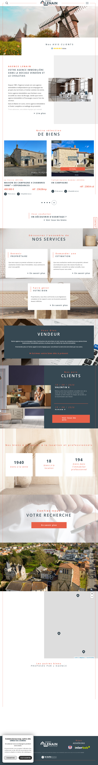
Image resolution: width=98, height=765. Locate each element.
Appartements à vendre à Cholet (30, 692)
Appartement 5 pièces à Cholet (48, 726)
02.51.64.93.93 (15, 617)
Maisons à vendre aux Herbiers (30, 677)
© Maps (81, 658)
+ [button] (92, 594)
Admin (66, 753)
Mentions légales (52, 753)
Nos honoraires (60, 753)
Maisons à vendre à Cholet (28, 694)
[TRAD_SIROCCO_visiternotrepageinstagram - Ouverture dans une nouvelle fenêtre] (20, 651)
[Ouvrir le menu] (87, 3)
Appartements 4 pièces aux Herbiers (50, 714)
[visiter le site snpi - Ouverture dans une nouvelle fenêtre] (70, 748)
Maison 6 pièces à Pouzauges (48, 719)
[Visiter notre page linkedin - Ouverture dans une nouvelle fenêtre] (26, 651)
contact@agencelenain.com (19, 623)
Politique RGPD (76, 753)
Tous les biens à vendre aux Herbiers (68, 677)
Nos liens (70, 753)
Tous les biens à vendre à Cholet (67, 682)
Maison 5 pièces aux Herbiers (48, 707)
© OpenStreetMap (90, 658)
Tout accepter (25, 758)
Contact (95, 222)
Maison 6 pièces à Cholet (47, 729)
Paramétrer (11, 758)
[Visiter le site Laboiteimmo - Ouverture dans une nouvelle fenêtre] (49, 760)
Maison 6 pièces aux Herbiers (48, 709)
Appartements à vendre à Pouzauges (31, 687)
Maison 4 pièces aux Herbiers (48, 705)
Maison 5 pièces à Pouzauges (48, 717)
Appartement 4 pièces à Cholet (48, 724)
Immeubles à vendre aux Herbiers (30, 682)
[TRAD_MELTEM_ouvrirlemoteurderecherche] (6, 3)
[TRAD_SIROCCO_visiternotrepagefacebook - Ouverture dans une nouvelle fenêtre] (9, 651)
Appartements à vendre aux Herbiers (31, 680)
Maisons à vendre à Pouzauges (30, 684)
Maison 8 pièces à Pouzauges (48, 721)
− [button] (92, 597)
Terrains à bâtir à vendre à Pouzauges (31, 689)
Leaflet (76, 658)
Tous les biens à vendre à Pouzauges (68, 680)
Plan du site (44, 753)
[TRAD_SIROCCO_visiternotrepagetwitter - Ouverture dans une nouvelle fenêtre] (15, 651)
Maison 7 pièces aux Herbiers (48, 712)
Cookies (82, 753)
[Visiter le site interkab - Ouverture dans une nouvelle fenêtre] (82, 748)
